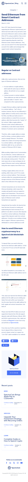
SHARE (6, 340)
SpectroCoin (14, 322)
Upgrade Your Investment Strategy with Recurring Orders (13, 419)
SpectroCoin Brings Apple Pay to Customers (12, 396)
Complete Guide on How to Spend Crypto (13, 440)
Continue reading (8, 402)
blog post (11, 320)
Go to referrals (14, 373)
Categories (13, 10)
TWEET (6, 345)
